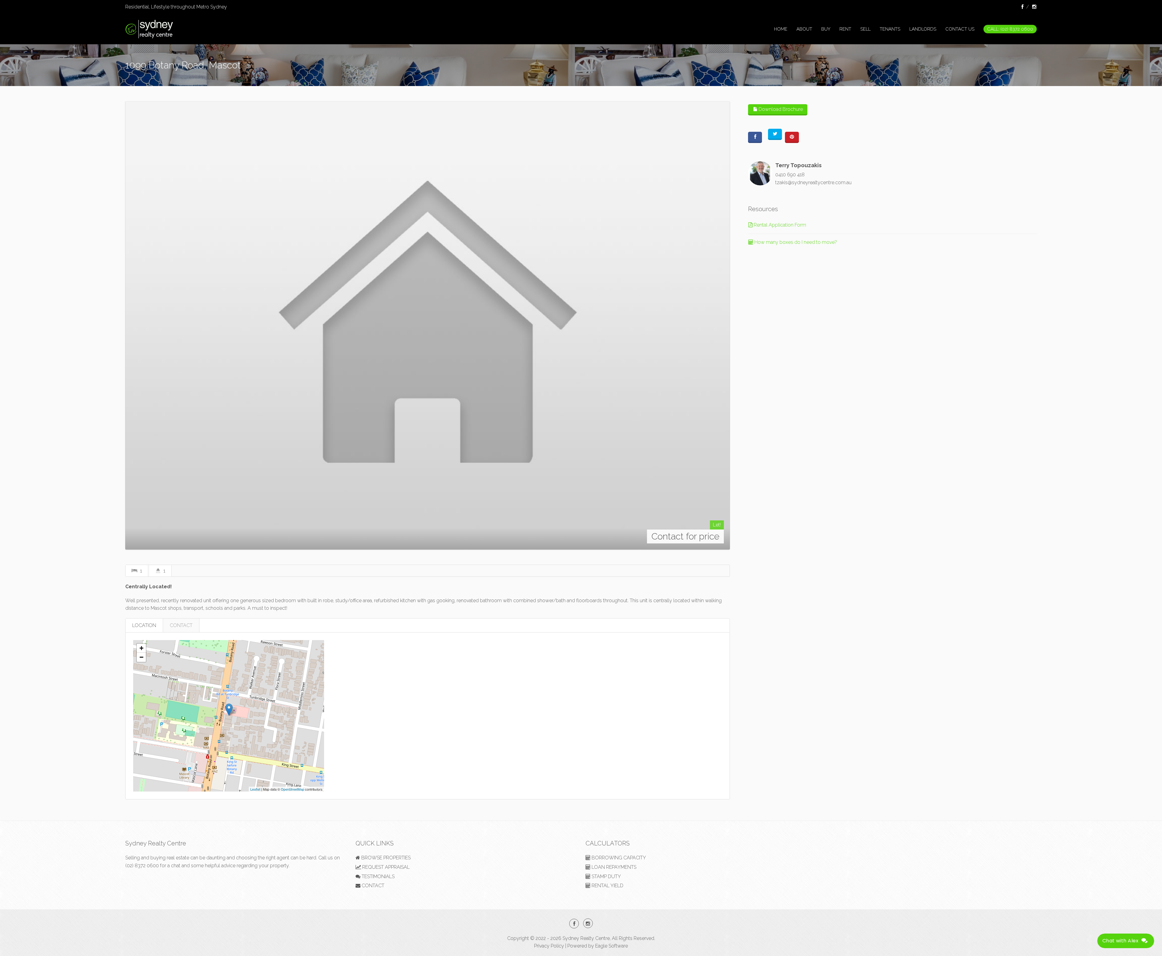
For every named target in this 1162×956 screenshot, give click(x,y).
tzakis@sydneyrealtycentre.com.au (813, 182)
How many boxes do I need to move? (795, 242)
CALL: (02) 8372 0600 (1010, 29)
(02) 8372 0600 (142, 865)
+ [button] (141, 648)
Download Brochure (780, 109)
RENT (845, 29)
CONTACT (181, 625)
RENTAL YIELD (606, 885)
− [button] (141, 657)
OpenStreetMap (292, 789)
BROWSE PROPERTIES (385, 858)
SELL (865, 29)
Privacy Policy (549, 946)
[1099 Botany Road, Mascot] (427, 325)
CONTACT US (959, 29)
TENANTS (890, 29)
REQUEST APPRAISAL (385, 867)
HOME (780, 29)
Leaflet (255, 789)
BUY (825, 29)
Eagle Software (611, 946)
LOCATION (144, 625)
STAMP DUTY (605, 876)
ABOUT (804, 29)
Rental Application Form (779, 225)
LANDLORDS (922, 29)
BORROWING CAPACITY (618, 858)
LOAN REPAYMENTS (613, 867)
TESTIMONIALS (377, 876)
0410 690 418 (790, 175)
